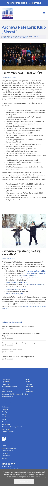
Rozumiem (24, 481)
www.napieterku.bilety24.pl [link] (16, 289)
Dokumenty (6, 456)
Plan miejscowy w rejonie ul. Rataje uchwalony (18, 343)
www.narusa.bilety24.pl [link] (14, 294)
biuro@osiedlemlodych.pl (14, 469)
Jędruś (4, 414)
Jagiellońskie (6, 382)
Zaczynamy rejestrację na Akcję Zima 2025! (21, 252)
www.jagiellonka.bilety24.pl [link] (36, 273)
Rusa (26, 394)
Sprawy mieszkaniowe (9, 448)
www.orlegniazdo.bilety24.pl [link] (16, 282)
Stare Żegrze (29, 387)
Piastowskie (6, 379)
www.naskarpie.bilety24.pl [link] (35, 271)
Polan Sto (5, 422)
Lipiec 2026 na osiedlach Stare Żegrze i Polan (18, 357)
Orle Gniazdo (6, 417)
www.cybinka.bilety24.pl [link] (27, 275)
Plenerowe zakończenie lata (12, 350)
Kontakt (4, 458)
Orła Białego (29, 392)
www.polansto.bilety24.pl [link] (35, 284)
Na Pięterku (6, 424)
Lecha (27, 379)
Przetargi (5, 453)
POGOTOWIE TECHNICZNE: (17, 3)
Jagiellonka (5, 409)
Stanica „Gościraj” (8, 432)
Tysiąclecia (28, 384)
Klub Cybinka (6, 412)
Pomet (4, 389)
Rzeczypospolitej (7, 397)
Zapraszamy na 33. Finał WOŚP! (22, 72)
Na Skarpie (5, 407)
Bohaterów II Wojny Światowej (12, 394)
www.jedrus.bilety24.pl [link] (31, 278)
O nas (4, 446)
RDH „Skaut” (6, 429)
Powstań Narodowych (9, 387)
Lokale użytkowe (7, 451)
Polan (27, 389)
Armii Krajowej (7, 392)
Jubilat (4, 419)
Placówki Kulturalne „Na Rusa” (12, 427)
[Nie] (45, 478)
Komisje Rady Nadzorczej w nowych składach (18, 327)
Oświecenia (6, 384)
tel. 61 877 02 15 (35, 3)
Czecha (27, 382)
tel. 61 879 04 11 (8, 466)
